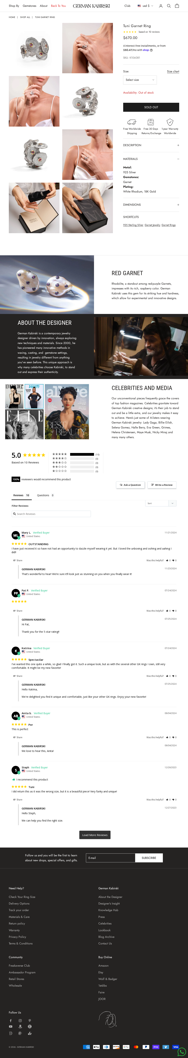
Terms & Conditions (20, 943)
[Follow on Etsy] (30, 1026)
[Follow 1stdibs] (10, 1033)
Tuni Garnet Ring (45, 17)
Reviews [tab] (18, 495)
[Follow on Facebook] (10, 1020)
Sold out (151, 107)
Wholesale (15, 985)
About (43, 6)
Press (101, 917)
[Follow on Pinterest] (30, 1020)
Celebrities (104, 923)
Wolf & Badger (107, 979)
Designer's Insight (109, 903)
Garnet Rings (169, 225)
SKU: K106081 (131, 58)
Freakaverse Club (19, 965)
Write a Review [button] (164, 485)
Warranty (14, 930)
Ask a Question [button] (132, 485)
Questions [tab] (43, 495)
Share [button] (19, 560)
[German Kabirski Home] (119, 1019)
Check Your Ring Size (22, 897)
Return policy (17, 923)
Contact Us (105, 943)
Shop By (14, 6)
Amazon (103, 965)
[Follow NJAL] (20, 1033)
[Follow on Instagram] (20, 1020)
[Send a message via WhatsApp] (182, 1052)
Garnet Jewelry (152, 225)
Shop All (25, 17)
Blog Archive (106, 937)
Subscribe (149, 858)
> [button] (95, 835)
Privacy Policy (17, 937)
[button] (168, 560)
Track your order (19, 910)
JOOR (102, 999)
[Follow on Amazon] (20, 1026)
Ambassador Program (22, 972)
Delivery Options (19, 903)
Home (12, 17)
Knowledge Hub (108, 910)
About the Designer (110, 897)
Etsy (100, 972)
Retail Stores (16, 979)
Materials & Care (19, 917)
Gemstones (29, 6)
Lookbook (104, 930)
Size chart (173, 71)
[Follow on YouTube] (10, 1026)
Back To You (58, 6)
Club (127, 6)
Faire (101, 992)
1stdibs (102, 985)
